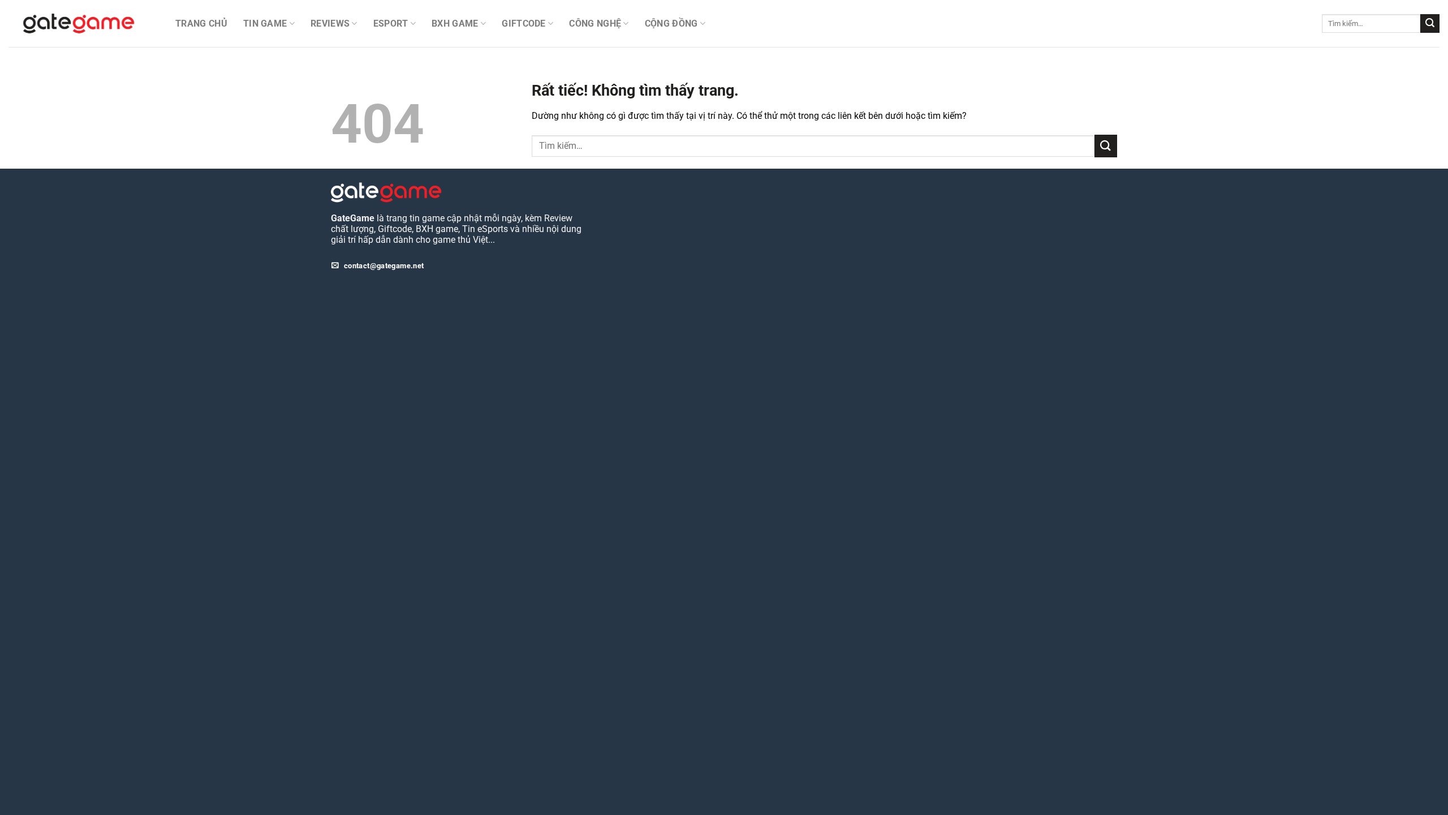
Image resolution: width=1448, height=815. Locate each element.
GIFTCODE (524, 23)
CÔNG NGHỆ (595, 23)
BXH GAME (455, 23)
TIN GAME (265, 23)
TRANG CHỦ (201, 23)
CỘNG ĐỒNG (671, 23)
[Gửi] (1430, 23)
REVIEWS (330, 23)
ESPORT (390, 23)
